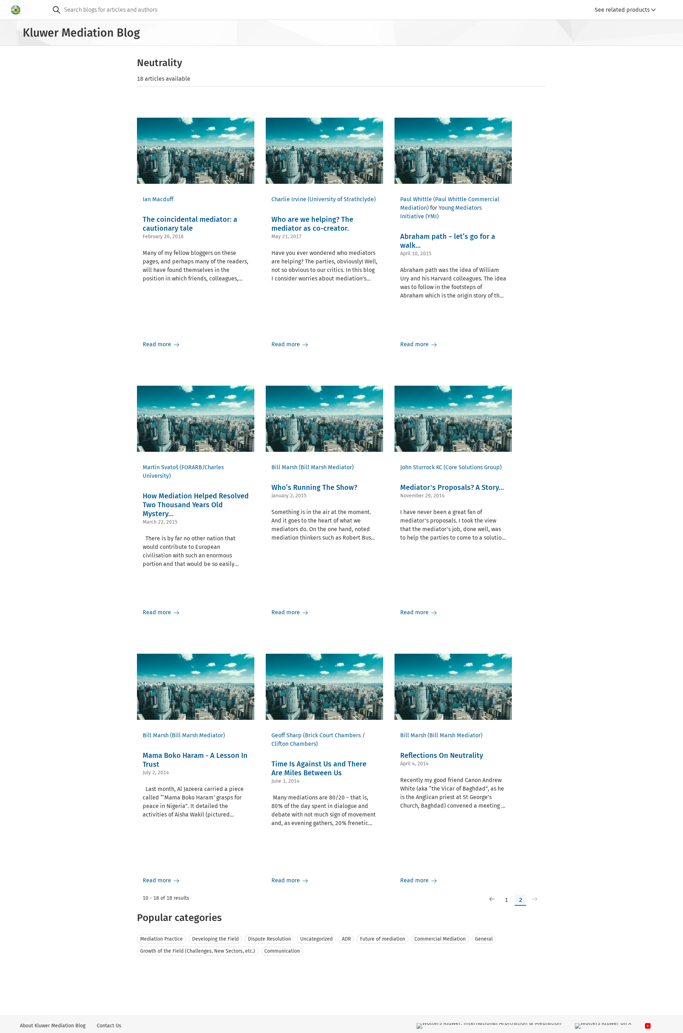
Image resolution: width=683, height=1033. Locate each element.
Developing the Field (215, 939)
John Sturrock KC (421, 467)
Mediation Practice (161, 939)
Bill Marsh (284, 467)
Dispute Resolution (269, 939)
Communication (282, 951)
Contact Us (109, 1026)
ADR (346, 939)
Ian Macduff (158, 199)
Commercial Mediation (440, 939)
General (484, 939)
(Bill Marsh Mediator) (326, 467)
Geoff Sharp (286, 735)
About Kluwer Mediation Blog (52, 1026)
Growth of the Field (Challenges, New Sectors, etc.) (197, 951)
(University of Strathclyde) (342, 199)
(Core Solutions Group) (473, 467)
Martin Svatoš (160, 467)
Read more (158, 344)
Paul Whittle (416, 199)
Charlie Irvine (288, 199)
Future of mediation (382, 939)
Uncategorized (316, 939)
